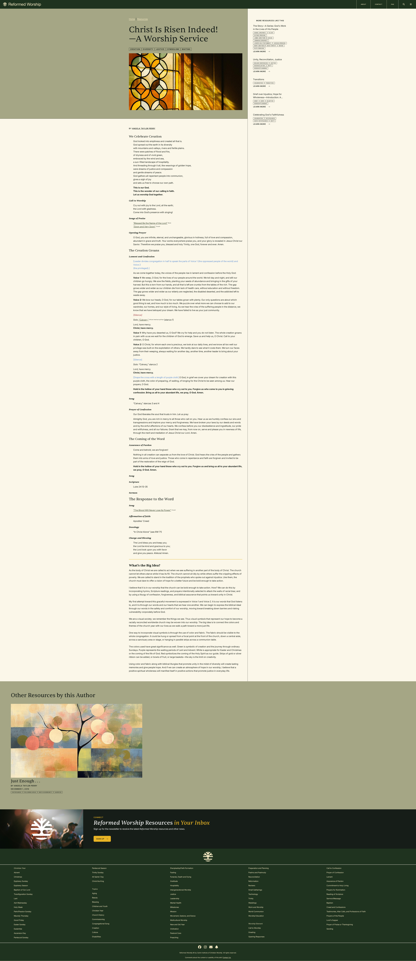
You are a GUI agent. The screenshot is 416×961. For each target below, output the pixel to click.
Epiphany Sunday (21, 881)
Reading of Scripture (335, 894)
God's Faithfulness (261, 121)
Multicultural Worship (178, 920)
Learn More (259, 51)
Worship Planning (260, 68)
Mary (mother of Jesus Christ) (265, 45)
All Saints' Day (98, 877)
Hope (262, 101)
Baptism (330, 903)
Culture (95, 932)
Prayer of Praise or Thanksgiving (340, 924)
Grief (256, 101)
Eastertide (18, 929)
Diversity (148, 49)
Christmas (18, 877)
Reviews (251, 885)
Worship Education (256, 916)
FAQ (392, 4)
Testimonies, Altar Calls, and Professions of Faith (346, 911)
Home (132, 19)
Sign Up (100, 839)
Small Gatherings (255, 890)
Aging (94, 893)
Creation (135, 49)
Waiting (186, 49)
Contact (378, 4)
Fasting (173, 872)
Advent (17, 872)
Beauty (95, 898)
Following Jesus (30, 792)
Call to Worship (254, 928)
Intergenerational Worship (180, 890)
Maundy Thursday (21, 916)
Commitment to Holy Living (338, 885)
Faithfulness (270, 118)
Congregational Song (100, 924)
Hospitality (174, 885)
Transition (270, 83)
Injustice (270, 101)
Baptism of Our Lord (22, 890)
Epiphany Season (21, 885)
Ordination (174, 929)
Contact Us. (227, 957)
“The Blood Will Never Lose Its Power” (152, 510)
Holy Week (18, 907)
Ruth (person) (259, 48)
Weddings (252, 903)
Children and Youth (99, 906)
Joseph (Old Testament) (262, 43)
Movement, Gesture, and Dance (182, 916)
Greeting (251, 932)
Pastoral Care (175, 933)
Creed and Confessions (336, 907)
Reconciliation (259, 65)
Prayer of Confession (335, 872)
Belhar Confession (261, 63)
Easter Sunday (19, 924)
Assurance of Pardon (335, 881)
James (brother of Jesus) (263, 38)
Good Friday (19, 920)
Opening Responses (256, 937)
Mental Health (175, 903)
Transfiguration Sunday (23, 894)
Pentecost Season (99, 868)
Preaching (174, 937)
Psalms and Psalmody (257, 872)
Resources (142, 19)
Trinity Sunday (98, 872)
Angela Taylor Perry (143, 128)
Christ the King (98, 881)
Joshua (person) (280, 43)
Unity (270, 65)
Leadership (174, 898)
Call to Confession (334, 868)
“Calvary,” (144, 319)
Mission (173, 911)
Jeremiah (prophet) (261, 40)
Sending (330, 929)
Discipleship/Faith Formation (181, 868)
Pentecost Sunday (21, 937)
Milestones (174, 907)
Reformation (253, 881)
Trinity (250, 898)
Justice (160, 49)
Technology (253, 894)
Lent (15, 898)
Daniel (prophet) (260, 32)
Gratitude (174, 881)
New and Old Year (177, 924)
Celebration (258, 83)
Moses (281, 45)
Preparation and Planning (258, 868)
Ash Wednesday (20, 903)
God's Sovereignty (45, 792)
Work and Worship (255, 907)
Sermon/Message (334, 898)
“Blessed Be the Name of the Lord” (150, 223)
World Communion (256, 911)
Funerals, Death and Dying (180, 877)
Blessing (95, 902)
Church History (98, 915)
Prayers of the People (335, 916)
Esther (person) (260, 35)
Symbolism (173, 49)
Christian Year (97, 911)
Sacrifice (58, 792)
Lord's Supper (332, 920)
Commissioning (98, 919)
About (363, 4)
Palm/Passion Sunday (22, 911)
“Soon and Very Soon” (144, 226)
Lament (329, 877)
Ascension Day (20, 933)
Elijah (271, 32)
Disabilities (96, 937)
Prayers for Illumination (336, 890)
